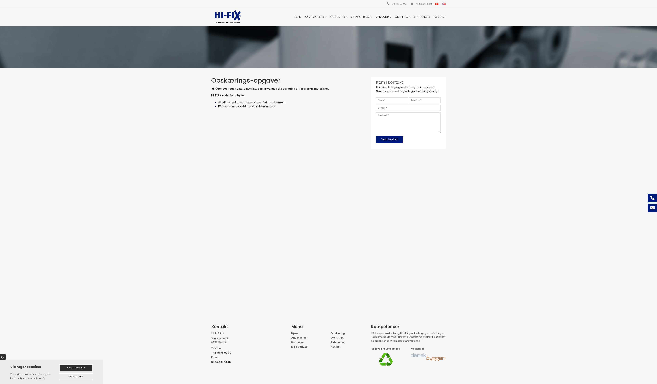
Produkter (297, 342)
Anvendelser (299, 338)
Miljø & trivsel (299, 347)
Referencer (338, 342)
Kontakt (335, 347)
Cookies (3, 357)
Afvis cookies (76, 376)
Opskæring (338, 333)
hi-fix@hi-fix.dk (424, 3)
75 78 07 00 (399, 3)
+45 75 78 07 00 (221, 352)
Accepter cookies (76, 368)
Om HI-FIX (337, 338)
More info (40, 378)
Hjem (294, 333)
